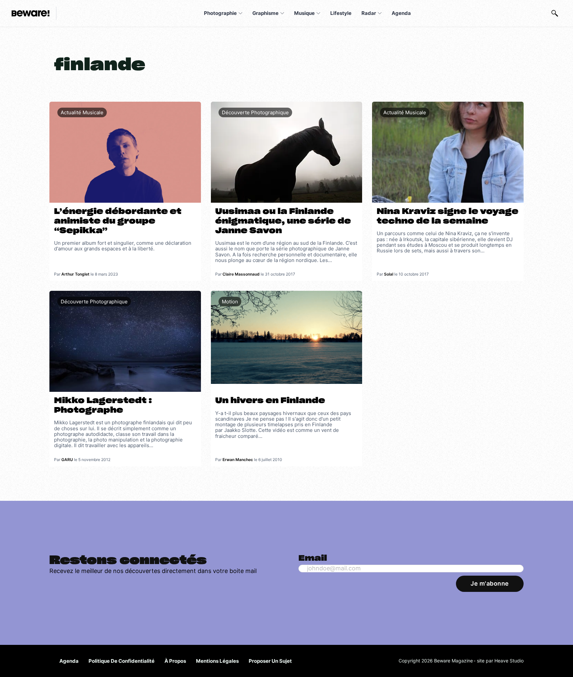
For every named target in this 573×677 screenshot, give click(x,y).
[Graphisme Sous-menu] (282, 13)
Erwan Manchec (238, 459)
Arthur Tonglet (75, 274)
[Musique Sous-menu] (318, 13)
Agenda (401, 13)
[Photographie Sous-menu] (240, 13)
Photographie (220, 13)
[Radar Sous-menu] (380, 13)
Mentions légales (217, 661)
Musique (304, 13)
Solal (388, 274)
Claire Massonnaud (241, 274)
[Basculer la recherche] (554, 13)
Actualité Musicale (82, 112)
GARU (67, 459)
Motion (230, 301)
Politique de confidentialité (122, 661)
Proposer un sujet (270, 661)
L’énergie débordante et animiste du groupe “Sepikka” (117, 221)
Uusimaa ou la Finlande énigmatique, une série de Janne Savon (283, 221)
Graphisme (265, 13)
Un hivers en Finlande (270, 401)
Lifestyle (340, 13)
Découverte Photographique (255, 112)
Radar (368, 13)
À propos (175, 661)
